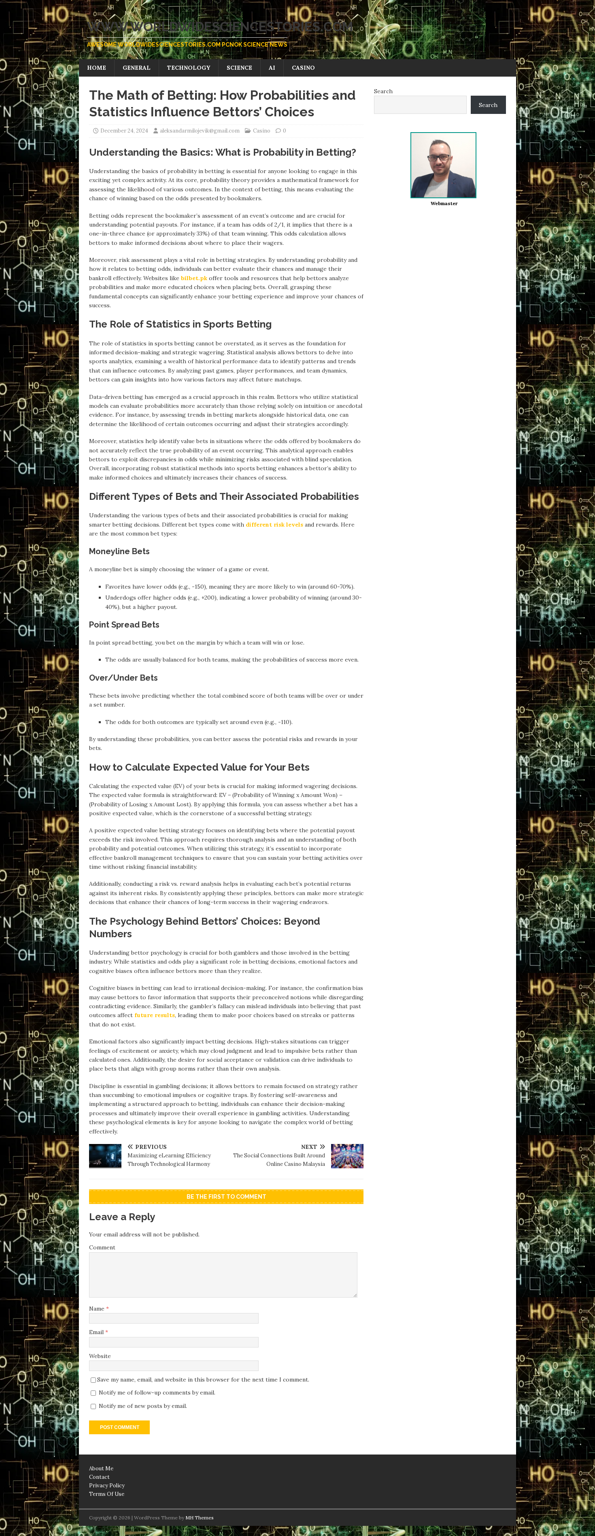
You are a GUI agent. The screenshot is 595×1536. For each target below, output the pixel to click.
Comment (102, 1247)
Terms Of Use (106, 1494)
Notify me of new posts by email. (143, 1406)
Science (239, 67)
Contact (99, 1477)
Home (96, 67)
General (137, 67)
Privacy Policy (107, 1485)
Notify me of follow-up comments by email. (157, 1392)
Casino (303, 67)
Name (97, 1308)
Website (100, 1356)
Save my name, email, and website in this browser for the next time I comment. (203, 1379)
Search (383, 91)
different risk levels (275, 524)
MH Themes (199, 1518)
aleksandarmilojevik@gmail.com (200, 130)
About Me (101, 1468)
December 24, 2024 (124, 130)
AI (272, 67)
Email (97, 1332)
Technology (188, 67)
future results (154, 1015)
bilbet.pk (194, 278)
